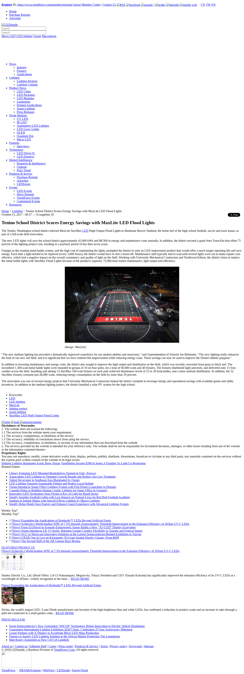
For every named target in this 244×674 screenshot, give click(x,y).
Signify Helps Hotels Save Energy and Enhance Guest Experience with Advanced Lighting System (69, 504)
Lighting (14, 77)
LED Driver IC (26, 153)
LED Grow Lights (28, 129)
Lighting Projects (27, 81)
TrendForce (8, 670)
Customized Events (28, 201)
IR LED (22, 122)
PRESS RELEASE (13, 619)
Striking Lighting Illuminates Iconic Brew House (31, 463)
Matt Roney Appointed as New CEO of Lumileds (39, 639)
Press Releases (25, 112)
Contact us (21, 646)
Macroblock (49, 36)
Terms (104, 646)
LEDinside (63, 670)
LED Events (24, 191)
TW (208, 4)
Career (52, 646)
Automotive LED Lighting (33, 125)
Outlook (22, 166)
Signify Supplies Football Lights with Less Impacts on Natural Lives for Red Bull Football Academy (69, 497)
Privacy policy (118, 646)
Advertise (15, 18)
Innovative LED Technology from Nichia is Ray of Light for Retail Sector (53, 493)
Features (14, 142)
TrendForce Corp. (64, 649)
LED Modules (25, 98)
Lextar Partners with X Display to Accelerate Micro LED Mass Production (54, 633)
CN (203, 4)
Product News (17, 88)
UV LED (22, 118)
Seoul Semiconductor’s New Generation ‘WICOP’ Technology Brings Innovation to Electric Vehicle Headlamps (77, 626)
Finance (21, 70)
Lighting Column (27, 84)
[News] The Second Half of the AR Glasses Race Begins (45, 541)
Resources (15, 204)
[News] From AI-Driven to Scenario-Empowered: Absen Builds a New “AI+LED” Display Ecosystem (73, 527)
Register (7, 4)
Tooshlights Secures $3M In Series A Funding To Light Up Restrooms (103, 463)
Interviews (23, 146)
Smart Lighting (26, 108)
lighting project (18, 408)
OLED (21, 132)
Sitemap (149, 646)
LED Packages (26, 94)
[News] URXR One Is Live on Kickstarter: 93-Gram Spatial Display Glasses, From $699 (65, 537)
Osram (37, 36)
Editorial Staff (38, 646)
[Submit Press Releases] (122, 51)
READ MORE (80, 578)
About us (7, 646)
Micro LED (9, 36)
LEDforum (23, 184)
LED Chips (24, 91)
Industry (22, 67)
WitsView (49, 670)
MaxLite (14, 405)
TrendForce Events (28, 197)
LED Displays (25, 156)
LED (85, 230)
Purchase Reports (19, 14)
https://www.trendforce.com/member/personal (45, 4)
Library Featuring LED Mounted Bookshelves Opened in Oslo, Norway (52, 473)
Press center (66, 646)
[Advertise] (122, 46)
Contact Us (109, 4)
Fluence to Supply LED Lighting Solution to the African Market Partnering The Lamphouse (64, 636)
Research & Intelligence (31, 163)
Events (13, 187)
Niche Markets (18, 115)
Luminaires (23, 101)
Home (13, 11)
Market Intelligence (20, 160)
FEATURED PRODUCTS (18, 547)
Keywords (135, 646)
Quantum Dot (25, 136)
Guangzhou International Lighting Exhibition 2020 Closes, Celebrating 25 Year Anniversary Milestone (70, 629)
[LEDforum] (122, 56)
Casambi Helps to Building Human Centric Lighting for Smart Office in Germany (58, 490)
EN (213, 4)
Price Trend (24, 170)
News (12, 64)
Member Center (91, 4)
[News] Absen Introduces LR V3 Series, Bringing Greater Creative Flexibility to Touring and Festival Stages (76, 530)
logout (77, 4)
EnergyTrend (80, 670)
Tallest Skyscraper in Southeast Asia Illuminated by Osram (44, 480)
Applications (24, 74)
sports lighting (17, 412)
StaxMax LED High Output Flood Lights (34, 415)
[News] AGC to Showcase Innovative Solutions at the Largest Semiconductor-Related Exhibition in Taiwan (76, 534)
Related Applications (29, 105)
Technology (16, 149)
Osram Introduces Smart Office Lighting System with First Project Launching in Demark (62, 487)
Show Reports (25, 194)
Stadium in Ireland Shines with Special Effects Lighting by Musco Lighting (54, 500)
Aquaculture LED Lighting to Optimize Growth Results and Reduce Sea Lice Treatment (62, 476)
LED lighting (24, 36)
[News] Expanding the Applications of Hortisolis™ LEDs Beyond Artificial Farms (61, 520)
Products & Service (20, 173)
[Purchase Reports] (122, 40)
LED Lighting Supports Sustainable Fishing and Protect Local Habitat (51, 483)
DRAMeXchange (30, 670)
